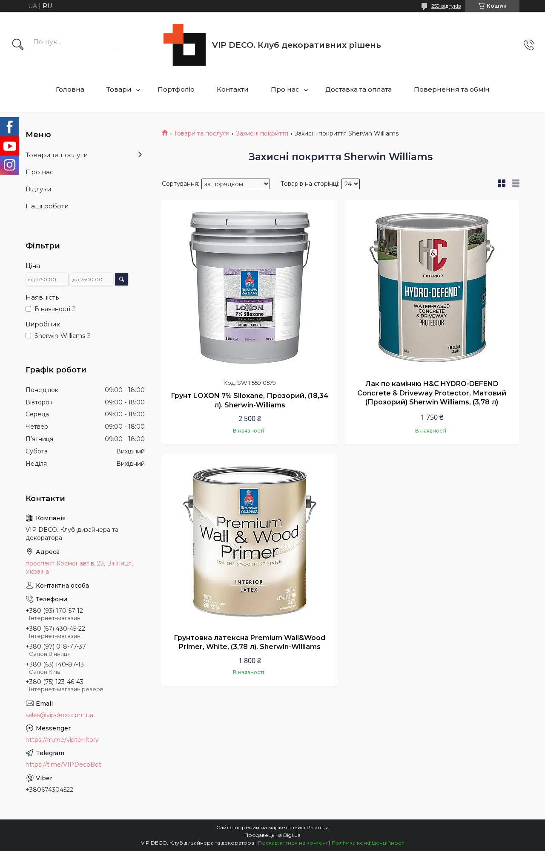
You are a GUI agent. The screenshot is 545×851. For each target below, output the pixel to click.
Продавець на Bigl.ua (272, 835)
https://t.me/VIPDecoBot (63, 764)
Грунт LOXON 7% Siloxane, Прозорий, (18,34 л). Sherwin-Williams (250, 400)
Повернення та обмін (452, 89)
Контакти (233, 89)
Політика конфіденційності (368, 842)
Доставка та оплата (358, 89)
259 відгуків (446, 6)
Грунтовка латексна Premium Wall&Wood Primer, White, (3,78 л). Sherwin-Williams (249, 642)
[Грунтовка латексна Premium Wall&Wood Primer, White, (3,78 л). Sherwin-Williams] (249, 541)
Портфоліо (176, 89)
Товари (119, 89)
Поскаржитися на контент (293, 842)
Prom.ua (318, 827)
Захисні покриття (262, 133)
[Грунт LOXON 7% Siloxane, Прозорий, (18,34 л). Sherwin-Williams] (249, 287)
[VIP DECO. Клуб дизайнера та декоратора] (185, 45)
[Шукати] (18, 45)
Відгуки (38, 189)
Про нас (285, 89)
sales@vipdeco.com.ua (59, 715)
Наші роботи (47, 206)
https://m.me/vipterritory (62, 740)
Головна (70, 89)
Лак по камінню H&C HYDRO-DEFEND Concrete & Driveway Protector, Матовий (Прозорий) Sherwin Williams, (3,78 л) (431, 393)
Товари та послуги (201, 133)
